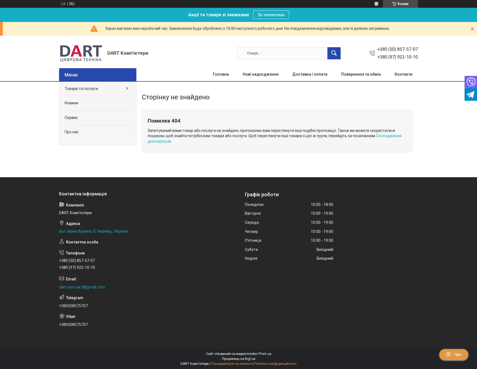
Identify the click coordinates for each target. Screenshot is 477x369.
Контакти (403, 74)
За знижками (271, 14)
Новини (71, 103)
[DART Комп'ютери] (81, 53)
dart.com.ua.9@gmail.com (82, 287)
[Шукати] (334, 53)
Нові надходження (261, 74)
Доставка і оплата (309, 74)
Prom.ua (265, 354)
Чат (458, 354)
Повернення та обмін (361, 74)
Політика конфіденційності (275, 364)
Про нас (72, 132)
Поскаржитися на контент (231, 364)
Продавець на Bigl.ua (238, 359)
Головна (221, 74)
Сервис (71, 117)
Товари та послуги (81, 88)
